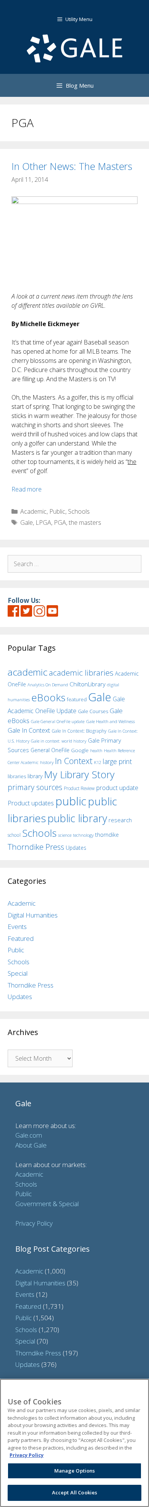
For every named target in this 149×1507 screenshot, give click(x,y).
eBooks (48, 697)
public (70, 801)
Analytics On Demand (48, 684)
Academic (33, 511)
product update (117, 788)
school (14, 835)
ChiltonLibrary (87, 684)
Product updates (31, 803)
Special (18, 973)
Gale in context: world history (58, 741)
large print (117, 761)
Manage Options (74, 1470)
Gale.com (28, 1135)
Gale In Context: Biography (79, 731)
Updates (76, 847)
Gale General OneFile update (57, 721)
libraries (17, 776)
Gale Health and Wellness (110, 721)
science (64, 835)
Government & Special (47, 1203)
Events (17, 926)
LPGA (43, 522)
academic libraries (81, 672)
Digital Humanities (33, 915)
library (35, 776)
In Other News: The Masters (71, 166)
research (120, 820)
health (96, 750)
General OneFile (50, 750)
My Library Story (79, 774)
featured (77, 699)
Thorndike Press (36, 846)
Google (80, 750)
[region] (74, 1443)
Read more (26, 489)
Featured (21, 938)
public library (77, 818)
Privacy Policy (34, 1223)
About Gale (31, 1145)
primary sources (35, 787)
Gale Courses (93, 711)
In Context (73, 760)
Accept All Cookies (74, 1492)
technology (83, 835)
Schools (79, 511)
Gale (26, 522)
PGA (60, 522)
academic (27, 672)
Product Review (79, 788)
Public (57, 511)
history (46, 762)
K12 (97, 762)
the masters (85, 522)
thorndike (107, 834)
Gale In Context (29, 730)
